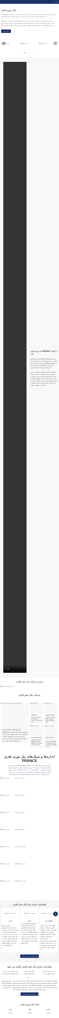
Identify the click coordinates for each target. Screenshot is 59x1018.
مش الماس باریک (50, 737)
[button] (23, 52)
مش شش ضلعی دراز (36, 737)
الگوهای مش (48, 921)
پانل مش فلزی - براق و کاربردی (11, 729)
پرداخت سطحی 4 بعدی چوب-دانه (10, 973)
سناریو (29, 921)
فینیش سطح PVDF (29, 973)
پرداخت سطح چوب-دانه (48, 973)
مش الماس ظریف (50, 715)
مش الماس (34, 715)
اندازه (10, 921)
